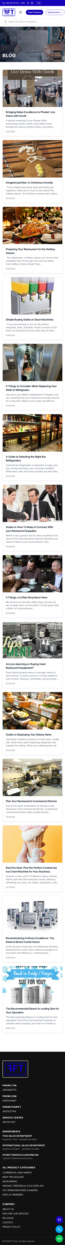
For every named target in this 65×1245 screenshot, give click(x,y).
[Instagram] (32, 3)
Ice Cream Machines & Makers (20, 1190)
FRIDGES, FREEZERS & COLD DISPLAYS (23, 1185)
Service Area (54, 12)
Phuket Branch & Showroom (20, 1154)
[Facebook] (28, 3)
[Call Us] (59, 1229)
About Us (8, 1209)
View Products (34, 12)
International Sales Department (24, 1145)
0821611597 (9, 1122)
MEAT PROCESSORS (13, 1177)
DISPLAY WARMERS (13, 1194)
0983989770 (9, 1089)
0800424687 (9, 1100)
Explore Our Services (16, 1213)
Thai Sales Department (17, 1136)
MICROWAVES (10, 1181)
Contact (8, 1222)
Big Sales (8, 1218)
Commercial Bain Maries (17, 1172)
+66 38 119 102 (12, 3)
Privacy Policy (11, 1226)
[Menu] (20, 12)
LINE (23, 3)
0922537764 (9, 1111)
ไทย (38, 3)
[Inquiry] (59, 1220)
